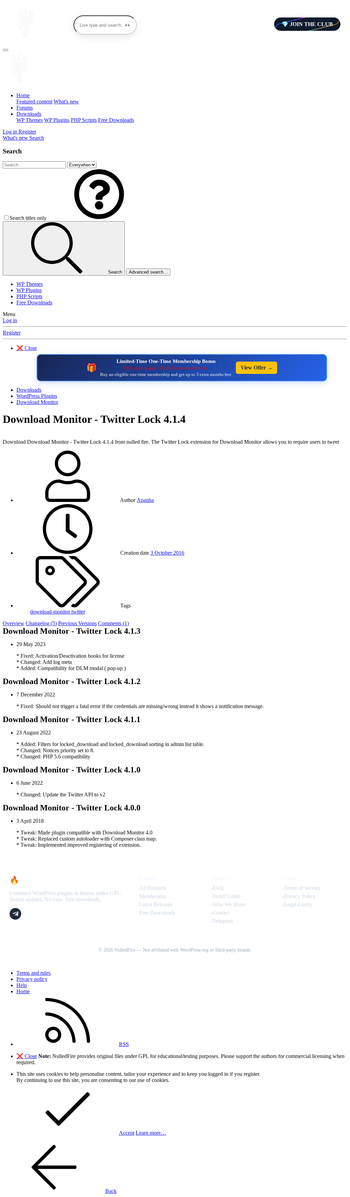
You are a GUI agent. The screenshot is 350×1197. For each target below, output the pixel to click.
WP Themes (29, 120)
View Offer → (257, 367)
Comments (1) (113, 623)
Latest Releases (155, 904)
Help (21, 985)
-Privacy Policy (298, 896)
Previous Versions (77, 623)
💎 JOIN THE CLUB (307, 24)
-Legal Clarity (297, 904)
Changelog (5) (41, 623)
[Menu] (5, 50)
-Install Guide (225, 896)
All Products (152, 888)
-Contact (220, 913)
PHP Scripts (84, 120)
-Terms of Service (301, 888)
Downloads (28, 114)
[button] (99, 218)
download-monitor (50, 612)
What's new (66, 101)
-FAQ (217, 888)
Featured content (34, 101)
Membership (152, 896)
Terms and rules (33, 973)
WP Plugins (56, 120)
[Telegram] (15, 914)
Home (23, 95)
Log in (10, 320)
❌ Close (26, 348)
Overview (13, 623)
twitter (78, 612)
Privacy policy (32, 979)
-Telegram (222, 921)
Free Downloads (116, 120)
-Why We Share (228, 904)
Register (12, 333)
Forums (24, 108)
